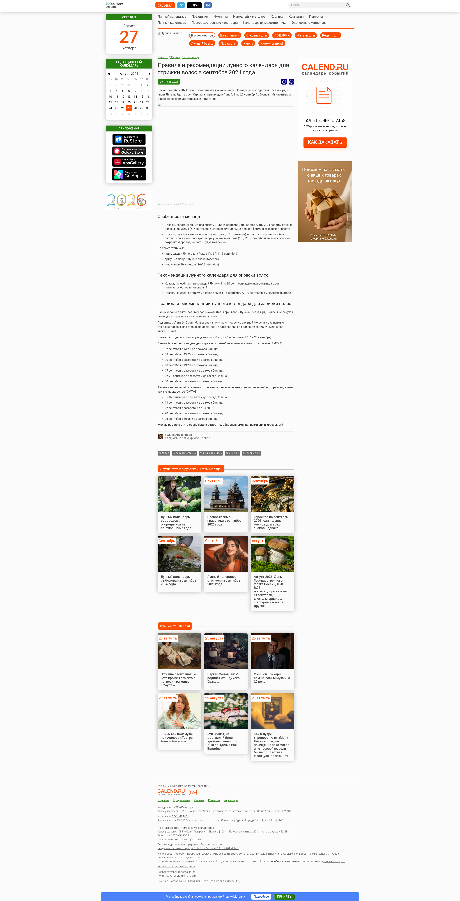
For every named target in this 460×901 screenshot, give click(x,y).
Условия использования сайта (176, 866)
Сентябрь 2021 (169, 81)
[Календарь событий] (128, 5)
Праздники (200, 16)
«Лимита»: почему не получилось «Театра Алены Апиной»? (177, 737)
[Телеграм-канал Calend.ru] (181, 5)
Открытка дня (256, 35)
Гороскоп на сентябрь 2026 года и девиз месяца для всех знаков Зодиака (271, 522)
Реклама (199, 800)
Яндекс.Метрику (234, 896)
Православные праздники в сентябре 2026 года (224, 520)
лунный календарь (211, 453)
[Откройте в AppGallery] (129, 162)
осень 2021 (232, 453)
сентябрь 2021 (251, 453)
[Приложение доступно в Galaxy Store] (129, 151)
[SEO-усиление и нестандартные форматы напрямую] (325, 152)
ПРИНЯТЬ (284, 896)
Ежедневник (229, 35)
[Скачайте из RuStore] (129, 139)
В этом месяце (202, 35)
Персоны (316, 16)
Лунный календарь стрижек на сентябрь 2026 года (223, 580)
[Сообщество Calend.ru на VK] (208, 5)
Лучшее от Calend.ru (175, 626)
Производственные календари (214, 22)
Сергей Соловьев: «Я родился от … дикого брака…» (223, 677)
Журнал (175, 57)
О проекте (163, 800)
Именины (220, 16)
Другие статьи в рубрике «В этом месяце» (191, 469)
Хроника (277, 16)
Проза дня (228, 43)
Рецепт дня (330, 35)
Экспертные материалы (309, 22)
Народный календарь (249, 16)
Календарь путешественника (264, 22)
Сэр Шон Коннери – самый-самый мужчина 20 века (272, 677)
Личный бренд (202, 43)
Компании (296, 16)
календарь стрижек (184, 453)
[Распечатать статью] (291, 82)
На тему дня (306, 35)
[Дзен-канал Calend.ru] (194, 5)
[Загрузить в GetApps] (129, 174)
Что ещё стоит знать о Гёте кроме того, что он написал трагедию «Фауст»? (179, 679)
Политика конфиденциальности (177, 875)
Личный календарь (172, 16)
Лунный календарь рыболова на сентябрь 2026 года (178, 580)
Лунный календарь (172, 22)
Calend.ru (163, 57)
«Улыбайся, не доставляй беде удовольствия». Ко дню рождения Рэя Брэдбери (222, 741)
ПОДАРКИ (282, 35)
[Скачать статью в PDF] (284, 82)
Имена (248, 43)
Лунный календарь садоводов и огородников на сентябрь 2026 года (176, 522)
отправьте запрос (334, 861)
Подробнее (261, 896)
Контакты (214, 800)
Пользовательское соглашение (176, 871)
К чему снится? (271, 43)
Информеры (231, 800)
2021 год (164, 453)
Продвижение (181, 800)
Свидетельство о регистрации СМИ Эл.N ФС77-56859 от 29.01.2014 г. (198, 848)
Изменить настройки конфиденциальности (183, 881)
